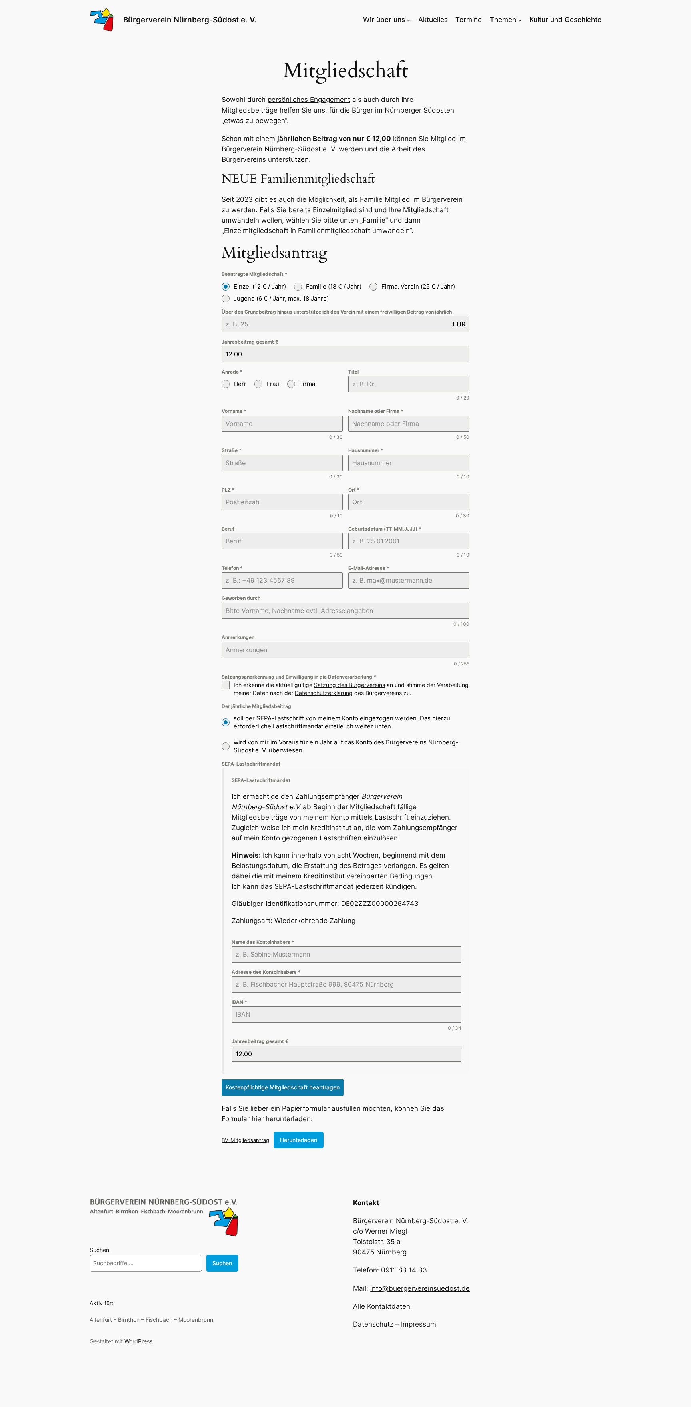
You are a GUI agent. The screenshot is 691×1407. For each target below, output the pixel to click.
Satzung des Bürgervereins (349, 684)
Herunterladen (298, 1139)
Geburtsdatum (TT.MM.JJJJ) (384, 529)
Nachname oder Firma (375, 411)
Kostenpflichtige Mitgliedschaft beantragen (283, 1087)
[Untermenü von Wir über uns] (409, 20)
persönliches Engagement (309, 99)
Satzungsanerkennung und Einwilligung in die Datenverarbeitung (299, 677)
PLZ (228, 490)
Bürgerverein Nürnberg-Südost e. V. (190, 19)
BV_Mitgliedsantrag (245, 1140)
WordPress (138, 1341)
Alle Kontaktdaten (381, 1306)
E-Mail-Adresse (368, 568)
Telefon (232, 568)
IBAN (239, 1002)
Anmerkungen (238, 637)
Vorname (234, 411)
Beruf (228, 529)
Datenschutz (373, 1324)
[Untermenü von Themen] (520, 20)
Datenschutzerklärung (324, 692)
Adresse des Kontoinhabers (266, 972)
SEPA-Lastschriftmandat (251, 764)
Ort (354, 490)
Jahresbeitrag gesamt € (250, 342)
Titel (353, 372)
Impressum (418, 1324)
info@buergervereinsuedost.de (420, 1288)
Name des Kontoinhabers (263, 942)
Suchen (99, 1249)
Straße (232, 450)
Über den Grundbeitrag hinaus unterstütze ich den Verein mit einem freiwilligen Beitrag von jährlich (337, 312)
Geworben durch (241, 598)
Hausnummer (365, 450)
